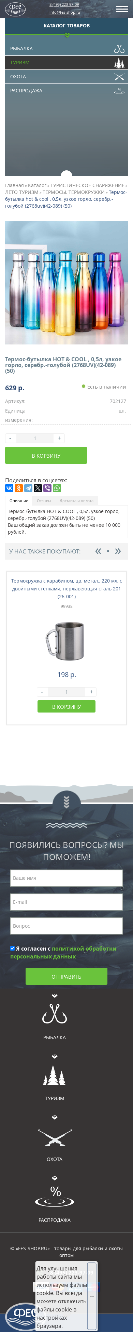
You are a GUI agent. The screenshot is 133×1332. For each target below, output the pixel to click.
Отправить (66, 976)
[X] (38, 488)
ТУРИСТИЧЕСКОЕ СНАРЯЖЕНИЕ (87, 185)
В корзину (46, 455)
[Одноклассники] (19, 488)
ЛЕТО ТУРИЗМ (22, 192)
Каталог (37, 185)
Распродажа (26, 90)
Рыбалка (21, 48)
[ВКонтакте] (9, 488)
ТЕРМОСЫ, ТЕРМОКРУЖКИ (74, 192)
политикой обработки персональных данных (63, 952)
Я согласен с (63, 952)
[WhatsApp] (57, 488)
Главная (14, 185)
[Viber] (47, 488)
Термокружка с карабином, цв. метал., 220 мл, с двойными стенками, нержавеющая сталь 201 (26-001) (66, 588)
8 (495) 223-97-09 (64, 4)
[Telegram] (28, 488)
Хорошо (92, 1296)
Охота (18, 76)
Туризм (20, 62)
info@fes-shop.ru (64, 12)
